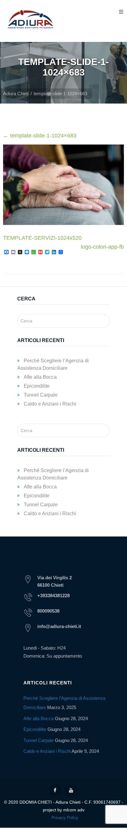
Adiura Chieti (16, 93)
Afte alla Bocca (40, 377)
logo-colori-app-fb (102, 247)
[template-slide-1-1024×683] (63, 223)
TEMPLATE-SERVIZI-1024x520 (42, 238)
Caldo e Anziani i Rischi (50, 403)
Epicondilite (37, 386)
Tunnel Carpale (41, 395)
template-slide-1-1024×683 (39, 136)
